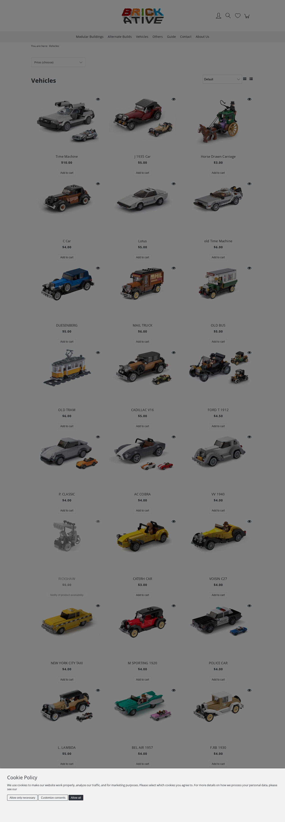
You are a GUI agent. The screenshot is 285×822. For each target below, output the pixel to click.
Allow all (76, 797)
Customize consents (53, 797)
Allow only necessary (22, 797)
